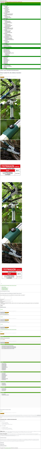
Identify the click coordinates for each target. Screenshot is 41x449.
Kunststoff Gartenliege (8, 32)
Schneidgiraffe (7, 12)
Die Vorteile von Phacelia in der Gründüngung (9, 346)
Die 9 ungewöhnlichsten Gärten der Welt (8, 348)
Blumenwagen (6, 59)
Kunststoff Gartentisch (8, 22)
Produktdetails (2, 312)
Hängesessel (7, 42)
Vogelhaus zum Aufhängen (8, 66)
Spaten (6, 6)
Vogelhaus (3, 64)
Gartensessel (6, 40)
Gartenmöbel (4, 19)
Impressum (2, 442)
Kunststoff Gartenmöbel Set (9, 39)
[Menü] (11, 1)
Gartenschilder (6, 60)
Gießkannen (7, 54)
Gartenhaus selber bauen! (7, 46)
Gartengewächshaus (7, 49)
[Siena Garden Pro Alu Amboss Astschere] (10, 98)
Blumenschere (7, 11)
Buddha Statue (6, 57)
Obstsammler (6, 18)
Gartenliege (5, 29)
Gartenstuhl (5, 23)
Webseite (1, 302)
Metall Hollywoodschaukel (9, 28)
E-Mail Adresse (2, 301)
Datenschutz (2, 444)
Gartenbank (5, 33)
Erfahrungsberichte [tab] (5, 287)
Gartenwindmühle (4, 367)
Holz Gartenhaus (6, 44)
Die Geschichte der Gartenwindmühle (7, 345)
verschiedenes (7, 55)
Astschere (6, 10)
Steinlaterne (5, 58)
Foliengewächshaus (6, 50)
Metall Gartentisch (8, 21)
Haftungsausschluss (3, 445)
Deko (3, 56)
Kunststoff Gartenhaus (7, 45)
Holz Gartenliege (7, 31)
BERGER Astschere (3, 307)
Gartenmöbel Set (6, 36)
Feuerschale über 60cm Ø (9, 13)
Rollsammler (4, 390)
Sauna (3, 47)
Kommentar (2, 299)
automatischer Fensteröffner (9, 52)
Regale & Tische (7, 53)
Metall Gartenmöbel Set (8, 38)
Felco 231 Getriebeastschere (4, 314)
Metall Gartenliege (8, 30)
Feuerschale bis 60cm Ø (8, 14)
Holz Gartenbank (7, 34)
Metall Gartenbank (8, 35)
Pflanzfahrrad (6, 63)
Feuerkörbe (5, 15)
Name (1, 300)
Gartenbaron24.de (8, 447)
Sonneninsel (5, 43)
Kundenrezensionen (5, 289)
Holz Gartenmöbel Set (8, 37)
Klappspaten (7, 7)
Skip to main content (3, 0)
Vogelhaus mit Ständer (7, 65)
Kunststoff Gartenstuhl (8, 25)
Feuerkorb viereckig (8, 17)
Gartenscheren (6, 8)
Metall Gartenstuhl (8, 26)
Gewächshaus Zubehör (5, 394)
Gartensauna (4, 384)
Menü (6, 2)
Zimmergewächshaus (7, 51)
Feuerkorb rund (7, 16)
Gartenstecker (6, 61)
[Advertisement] (20, 355)
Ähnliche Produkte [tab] (4, 288)
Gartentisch (5, 20)
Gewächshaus (4, 48)
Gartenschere (7, 9)
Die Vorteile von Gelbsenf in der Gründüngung (9, 347)
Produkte (5, 70)
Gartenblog (3, 68)
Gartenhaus (4, 383)
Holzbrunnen (6, 62)
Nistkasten (5, 67)
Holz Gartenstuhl (7, 24)
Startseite (3, 4)
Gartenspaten (6, 5)
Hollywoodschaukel (6, 27)
